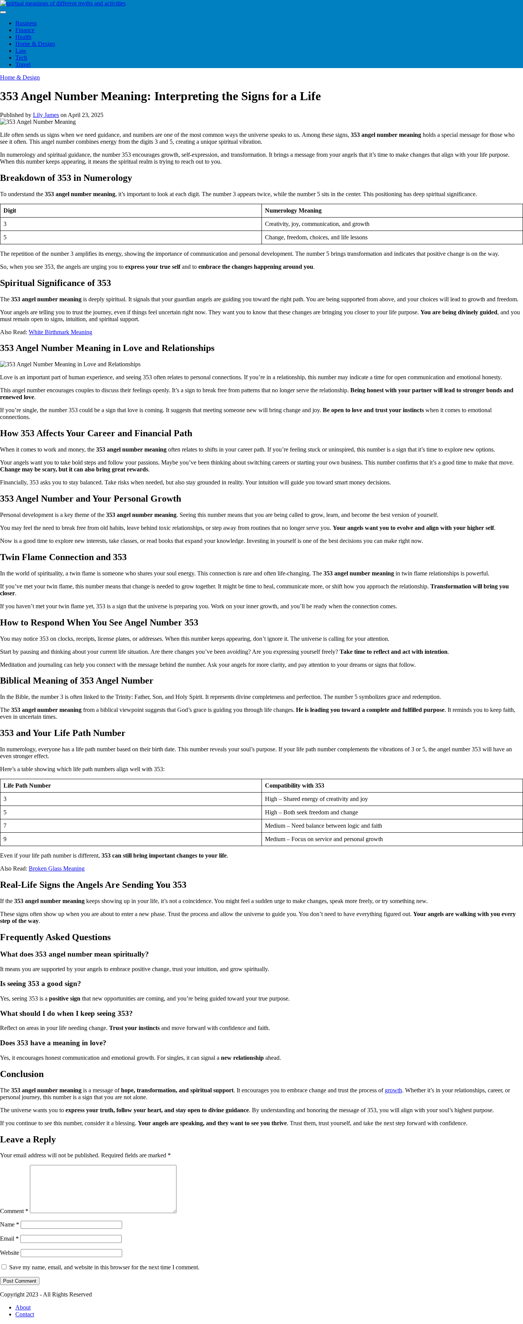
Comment (14, 1211)
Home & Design (35, 44)
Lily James (46, 115)
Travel (23, 64)
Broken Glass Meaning (57, 868)
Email (9, 1238)
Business (26, 23)
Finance (24, 30)
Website (9, 1252)
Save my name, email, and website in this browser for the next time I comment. (104, 1267)
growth (393, 1090)
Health (23, 37)
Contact (24, 1314)
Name (9, 1224)
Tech (21, 57)
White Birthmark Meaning (60, 332)
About (23, 1307)
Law (20, 50)
